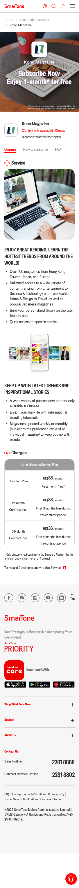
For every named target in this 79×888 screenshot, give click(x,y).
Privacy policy (56, 794)
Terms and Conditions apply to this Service (32, 568)
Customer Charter (50, 799)
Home (8, 20)
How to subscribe (35, 149)
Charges (10, 149)
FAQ (58, 149)
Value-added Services (34, 20)
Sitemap (16, 794)
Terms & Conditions (34, 794)
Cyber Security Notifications (21, 799)
